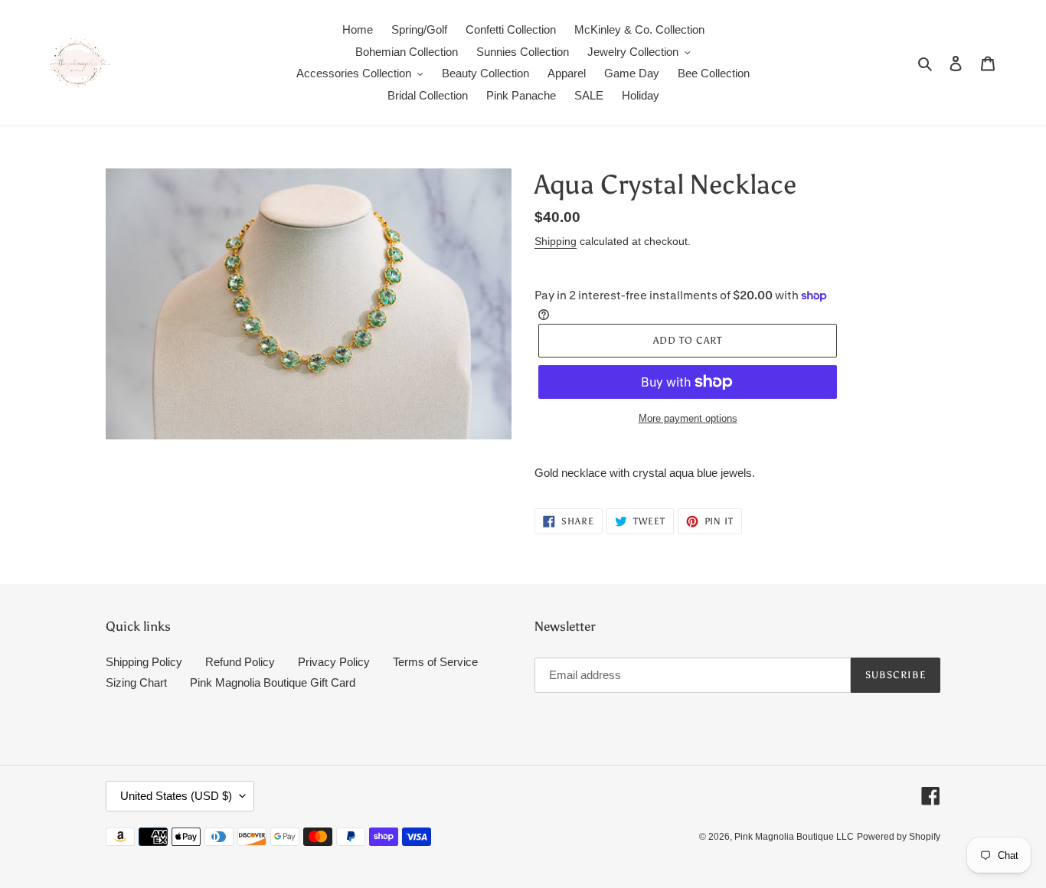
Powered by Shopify (898, 836)
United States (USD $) (176, 795)
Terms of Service (435, 661)
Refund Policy (240, 661)
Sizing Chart (136, 682)
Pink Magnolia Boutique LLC (794, 836)
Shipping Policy (144, 661)
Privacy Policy (334, 661)
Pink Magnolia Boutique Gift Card (272, 682)
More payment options (688, 418)
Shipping (555, 241)
